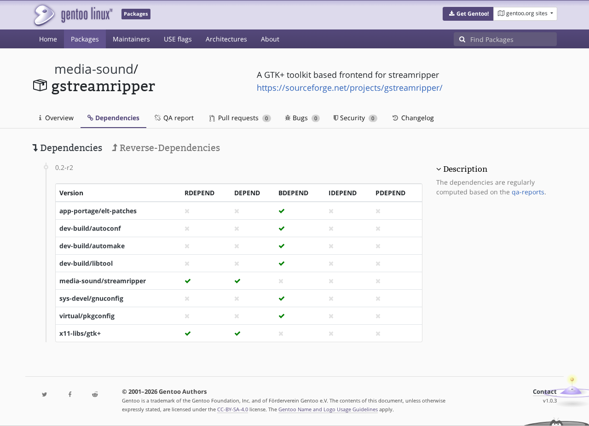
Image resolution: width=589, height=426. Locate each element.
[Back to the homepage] (72, 14)
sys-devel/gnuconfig (91, 298)
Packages (85, 39)
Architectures (226, 39)
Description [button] (465, 169)
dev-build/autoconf (90, 228)
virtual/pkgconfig (87, 315)
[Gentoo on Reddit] (94, 395)
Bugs (304, 117)
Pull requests (242, 117)
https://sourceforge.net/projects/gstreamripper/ (350, 87)
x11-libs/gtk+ (80, 333)
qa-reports (528, 191)
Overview (58, 117)
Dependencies (116, 117)
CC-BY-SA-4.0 (232, 409)
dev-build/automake (92, 245)
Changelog (416, 117)
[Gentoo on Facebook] (69, 395)
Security (356, 117)
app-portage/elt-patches (98, 210)
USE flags (178, 39)
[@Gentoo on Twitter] (44, 395)
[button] (468, 14)
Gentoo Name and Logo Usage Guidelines (328, 409)
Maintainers (131, 39)
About (270, 39)
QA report (178, 117)
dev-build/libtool (86, 263)
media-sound (93, 68)
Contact (545, 392)
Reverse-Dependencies (168, 147)
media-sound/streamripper (102, 280)
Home (48, 39)
